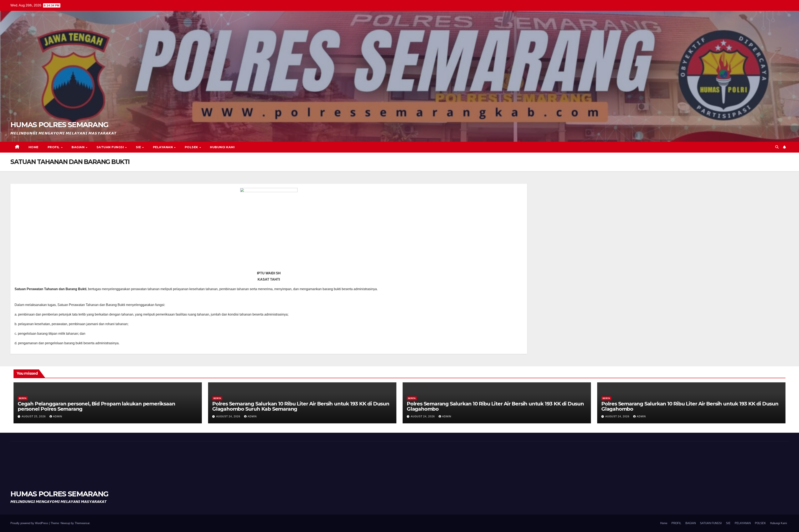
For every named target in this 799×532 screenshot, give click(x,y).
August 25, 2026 (34, 416)
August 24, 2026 (228, 416)
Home (33, 147)
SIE (139, 147)
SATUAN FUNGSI (111, 147)
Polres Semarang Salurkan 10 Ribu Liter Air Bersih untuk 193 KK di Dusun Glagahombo (495, 406)
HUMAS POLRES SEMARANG (59, 124)
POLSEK (192, 147)
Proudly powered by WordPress (29, 523)
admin (57, 416)
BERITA (22, 398)
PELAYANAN (163, 147)
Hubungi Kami (222, 147)
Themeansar (82, 523)
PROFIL (54, 147)
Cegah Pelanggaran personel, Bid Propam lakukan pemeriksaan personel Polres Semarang (96, 406)
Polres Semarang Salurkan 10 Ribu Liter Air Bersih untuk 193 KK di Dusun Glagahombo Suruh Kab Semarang (300, 406)
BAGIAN (79, 147)
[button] (777, 147)
